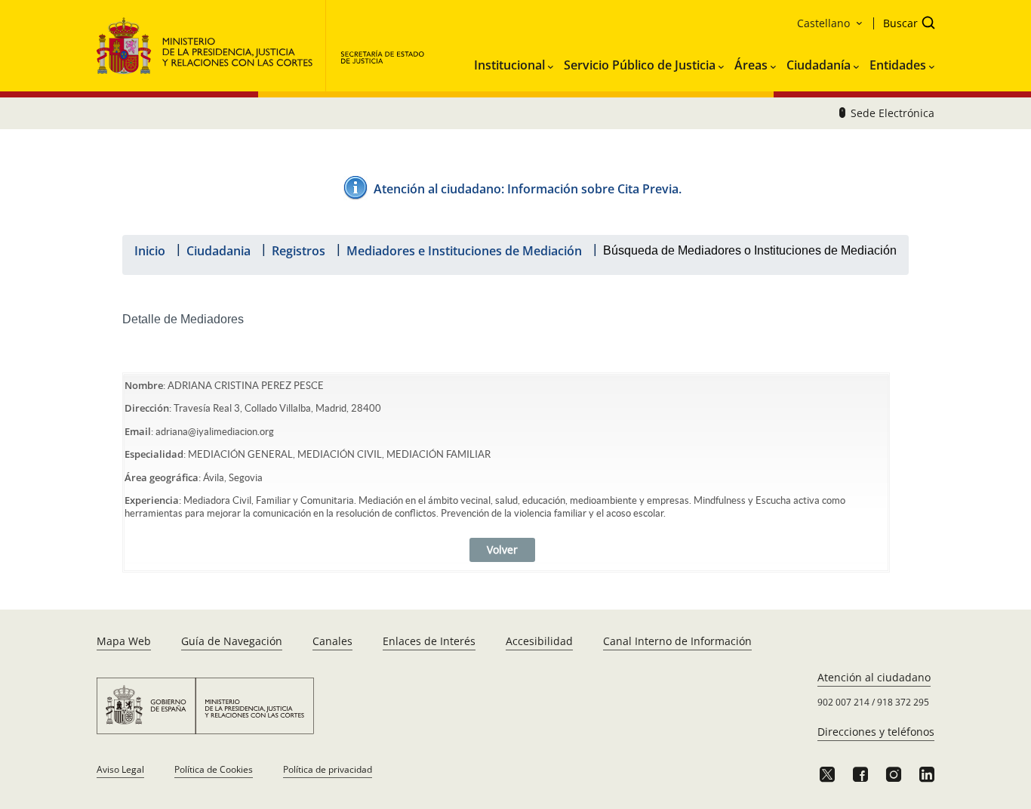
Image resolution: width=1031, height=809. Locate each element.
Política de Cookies (213, 769)
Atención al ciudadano (874, 677)
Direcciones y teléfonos (875, 731)
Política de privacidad (327, 769)
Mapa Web (124, 641)
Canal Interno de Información (677, 641)
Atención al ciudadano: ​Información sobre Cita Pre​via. (528, 189)
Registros (298, 251)
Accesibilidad (539, 641)
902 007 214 (843, 702)
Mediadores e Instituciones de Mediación (464, 251)
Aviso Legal (120, 769)
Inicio (149, 251)
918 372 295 (903, 702)
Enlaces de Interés (429, 641)
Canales (332, 641)
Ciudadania (218, 251)
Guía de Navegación (231, 641)
